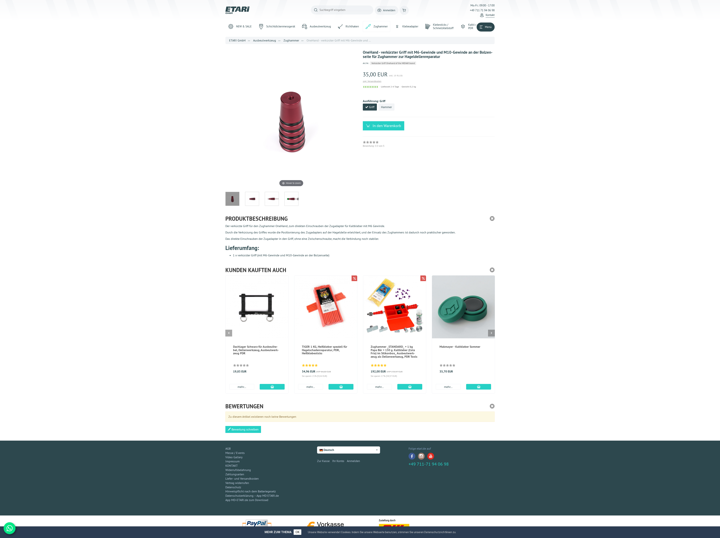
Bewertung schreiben (245, 429)
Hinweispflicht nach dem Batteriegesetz (250, 491)
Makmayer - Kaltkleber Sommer (460, 347)
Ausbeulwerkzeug (264, 40)
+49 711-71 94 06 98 (429, 464)
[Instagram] (421, 456)
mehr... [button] (242, 387)
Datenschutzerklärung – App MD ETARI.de (252, 495)
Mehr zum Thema (278, 532)
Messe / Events (235, 453)
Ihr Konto (338, 461)
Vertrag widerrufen (237, 483)
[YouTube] (430, 456)
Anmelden (353, 461)
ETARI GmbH (237, 40)
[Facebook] (412, 456)
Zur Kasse (323, 461)
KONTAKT (231, 465)
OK (297, 532)
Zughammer (291, 40)
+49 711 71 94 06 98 (482, 10)
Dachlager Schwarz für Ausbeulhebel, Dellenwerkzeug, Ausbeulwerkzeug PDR (256, 350)
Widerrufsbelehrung (238, 470)
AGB (228, 448)
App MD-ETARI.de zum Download (246, 500)
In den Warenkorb (386, 125)
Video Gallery (233, 457)
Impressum (232, 461)
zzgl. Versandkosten (372, 81)
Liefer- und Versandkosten (242, 478)
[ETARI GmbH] (237, 10)
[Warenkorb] (404, 10)
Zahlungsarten (234, 474)
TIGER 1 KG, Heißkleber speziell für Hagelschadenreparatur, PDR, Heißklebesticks (324, 350)
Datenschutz (233, 487)
